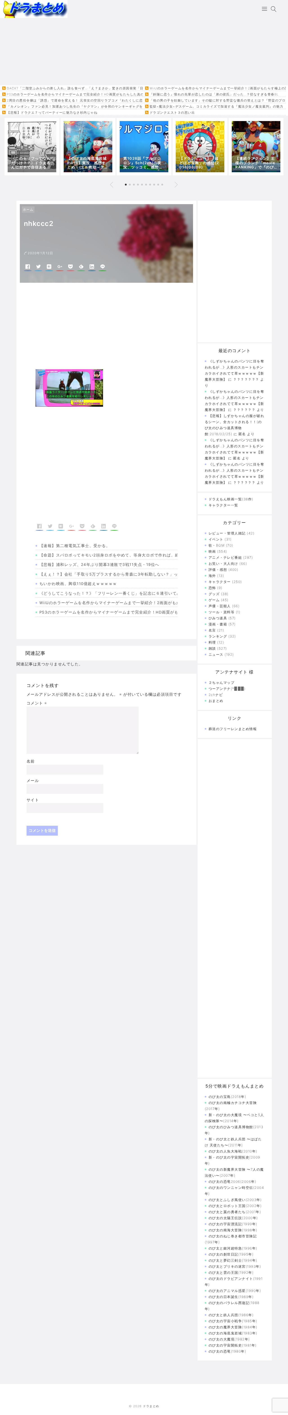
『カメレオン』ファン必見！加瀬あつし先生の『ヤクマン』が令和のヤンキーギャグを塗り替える (83, 106)
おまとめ (216, 701)
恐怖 (212, 588)
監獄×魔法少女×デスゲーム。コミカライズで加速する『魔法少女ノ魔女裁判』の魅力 (217, 106)
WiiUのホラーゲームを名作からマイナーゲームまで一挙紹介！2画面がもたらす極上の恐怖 (124, 602)
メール (33, 780)
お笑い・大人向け (223, 563)
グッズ (214, 594)
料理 (212, 642)
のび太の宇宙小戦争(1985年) (233, 1321)
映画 (212, 551)
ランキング (218, 636)
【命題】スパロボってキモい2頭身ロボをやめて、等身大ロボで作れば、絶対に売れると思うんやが (132, 555)
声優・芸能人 (220, 606)
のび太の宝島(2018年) (227, 1097)
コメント (37, 703)
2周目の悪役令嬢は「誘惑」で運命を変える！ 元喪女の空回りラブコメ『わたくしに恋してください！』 (89, 100)
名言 (212, 630)
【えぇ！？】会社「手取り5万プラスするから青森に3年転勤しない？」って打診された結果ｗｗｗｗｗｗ (137, 574)
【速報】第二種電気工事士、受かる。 (74, 545)
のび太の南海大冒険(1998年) (233, 1230)
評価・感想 (218, 569)
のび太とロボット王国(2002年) (235, 1206)
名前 (31, 761)
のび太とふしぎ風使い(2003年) (235, 1200)
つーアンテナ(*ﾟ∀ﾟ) (227, 689)
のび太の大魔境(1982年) (229, 1339)
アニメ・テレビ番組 (225, 557)
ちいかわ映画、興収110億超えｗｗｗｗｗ (78, 583)
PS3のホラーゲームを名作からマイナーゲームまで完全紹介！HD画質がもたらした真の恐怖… (80, 94)
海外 (212, 576)
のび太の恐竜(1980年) (227, 1351)
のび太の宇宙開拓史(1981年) (233, 1345)
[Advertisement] (144, 51)
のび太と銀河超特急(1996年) (233, 1248)
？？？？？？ (244, 482)
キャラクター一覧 (223, 505)
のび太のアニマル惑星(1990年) (235, 1291)
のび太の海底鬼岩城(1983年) (233, 1333)
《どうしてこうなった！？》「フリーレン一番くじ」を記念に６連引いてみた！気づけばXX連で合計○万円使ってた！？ (152, 593)
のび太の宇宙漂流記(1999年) (233, 1224)
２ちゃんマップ (222, 682)
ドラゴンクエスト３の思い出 (172, 112)
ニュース (216, 654)
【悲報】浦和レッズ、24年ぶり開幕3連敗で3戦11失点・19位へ (99, 564)
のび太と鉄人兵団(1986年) (231, 1315)
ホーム (28, 209)
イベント (216, 539)
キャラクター (220, 582)
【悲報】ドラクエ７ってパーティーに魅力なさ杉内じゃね (52, 112)
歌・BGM (217, 545)
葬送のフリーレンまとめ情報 (233, 729)
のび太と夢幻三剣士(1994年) (233, 1260)
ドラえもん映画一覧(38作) (231, 499)
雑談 (212, 648)
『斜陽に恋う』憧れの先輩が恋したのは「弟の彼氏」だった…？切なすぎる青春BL (214, 94)
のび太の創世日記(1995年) (231, 1254)
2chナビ (216, 695)
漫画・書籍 (218, 624)
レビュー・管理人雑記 (227, 533)
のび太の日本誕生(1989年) (231, 1297)
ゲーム (214, 600)
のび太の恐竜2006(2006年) (232, 1181)
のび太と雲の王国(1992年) (231, 1272)
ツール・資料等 (222, 612)
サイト (33, 800)
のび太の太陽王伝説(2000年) (233, 1218)
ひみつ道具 (218, 618)
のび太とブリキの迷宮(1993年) (235, 1266)
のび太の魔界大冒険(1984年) (233, 1327)
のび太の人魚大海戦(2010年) (233, 1151)
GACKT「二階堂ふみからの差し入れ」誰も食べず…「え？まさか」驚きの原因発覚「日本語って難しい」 (89, 88)
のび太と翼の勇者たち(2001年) (235, 1212)
